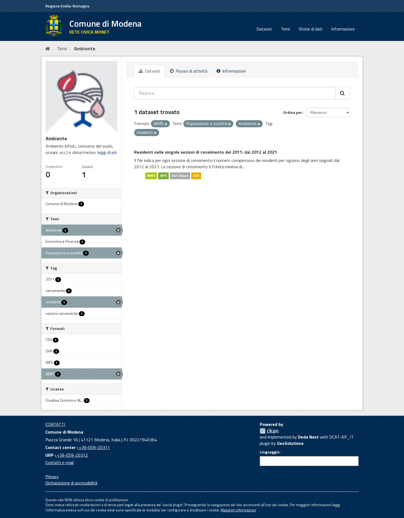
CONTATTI (55, 424)
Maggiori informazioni (238, 510)
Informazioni (343, 29)
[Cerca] (342, 93)
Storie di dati (310, 29)
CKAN (269, 431)
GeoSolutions (290, 443)
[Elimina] (166, 124)
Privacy (52, 476)
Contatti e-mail (59, 462)
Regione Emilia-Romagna (67, 6)
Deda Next (308, 437)
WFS (163, 175)
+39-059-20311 (94, 447)
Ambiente (84, 48)
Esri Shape (180, 175)
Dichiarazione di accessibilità (71, 483)
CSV (196, 175)
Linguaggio (269, 452)
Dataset (264, 29)
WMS (151, 175)
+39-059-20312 (72, 455)
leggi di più (107, 152)
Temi (285, 29)
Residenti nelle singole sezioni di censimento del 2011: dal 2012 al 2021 (205, 152)
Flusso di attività (191, 71)
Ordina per (292, 112)
